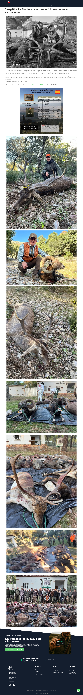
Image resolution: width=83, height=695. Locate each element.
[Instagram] (9, 685)
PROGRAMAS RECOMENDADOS (59, 2)
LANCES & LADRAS (71, 2)
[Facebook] (14, 685)
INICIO (24, 2)
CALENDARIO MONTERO (45, 2)
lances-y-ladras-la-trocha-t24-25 (36, 84)
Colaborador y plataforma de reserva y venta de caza (31, 660)
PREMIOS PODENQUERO (49, 5)
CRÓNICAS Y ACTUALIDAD (33, 2)
